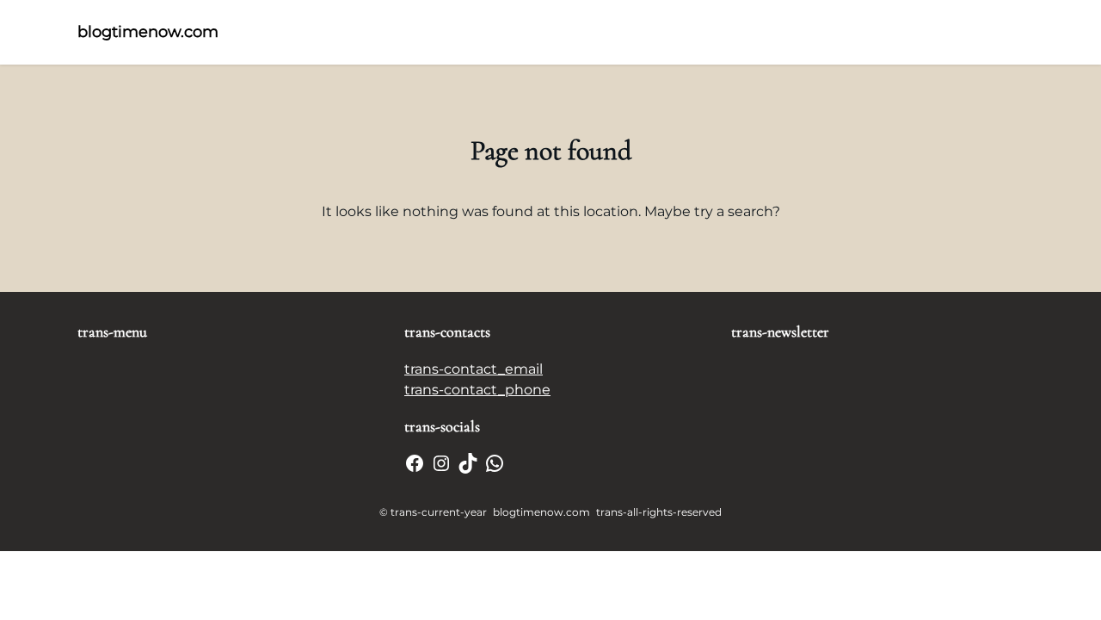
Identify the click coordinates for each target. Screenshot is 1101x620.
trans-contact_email (473, 369)
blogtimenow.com (147, 31)
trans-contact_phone (477, 389)
